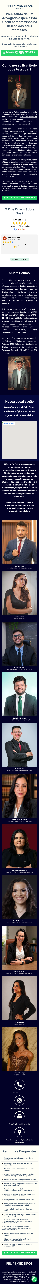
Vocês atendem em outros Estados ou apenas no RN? (18, 1245)
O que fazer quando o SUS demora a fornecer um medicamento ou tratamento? (19, 1189)
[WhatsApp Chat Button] (34, 1279)
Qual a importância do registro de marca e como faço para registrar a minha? (19, 1204)
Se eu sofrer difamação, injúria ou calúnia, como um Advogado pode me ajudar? (19, 1175)
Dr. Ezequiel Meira (19, 667)
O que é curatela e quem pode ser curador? (20, 1180)
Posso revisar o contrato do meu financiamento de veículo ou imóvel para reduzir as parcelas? (17, 1221)
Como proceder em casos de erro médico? (19, 1200)
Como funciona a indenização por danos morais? (18, 1158)
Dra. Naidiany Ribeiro (19, 921)
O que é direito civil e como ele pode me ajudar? (18, 1234)
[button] (19, 1158)
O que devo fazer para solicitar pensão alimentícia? (18, 1164)
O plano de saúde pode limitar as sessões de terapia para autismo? (20, 1184)
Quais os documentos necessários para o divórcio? (19, 1169)
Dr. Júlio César (19, 769)
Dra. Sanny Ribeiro (19, 971)
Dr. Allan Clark (19, 566)
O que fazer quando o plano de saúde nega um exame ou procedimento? (19, 1195)
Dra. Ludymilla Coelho (19, 819)
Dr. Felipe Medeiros (19, 718)
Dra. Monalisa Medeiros (19, 870)
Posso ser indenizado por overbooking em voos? (19, 1209)
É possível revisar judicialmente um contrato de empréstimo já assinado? (20, 1215)
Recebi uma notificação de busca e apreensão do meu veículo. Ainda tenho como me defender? (17, 1228)
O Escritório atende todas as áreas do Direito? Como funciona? (17, 1239)
